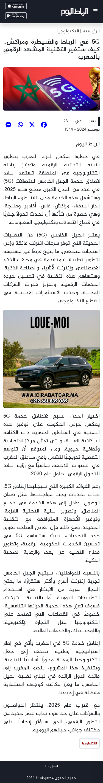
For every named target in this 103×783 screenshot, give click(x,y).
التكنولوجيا (68, 31)
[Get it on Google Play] (23, 17)
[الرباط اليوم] (75, 13)
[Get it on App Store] (23, 7)
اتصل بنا (51, 766)
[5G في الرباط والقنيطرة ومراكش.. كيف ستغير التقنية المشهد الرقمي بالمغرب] (51, 89)
